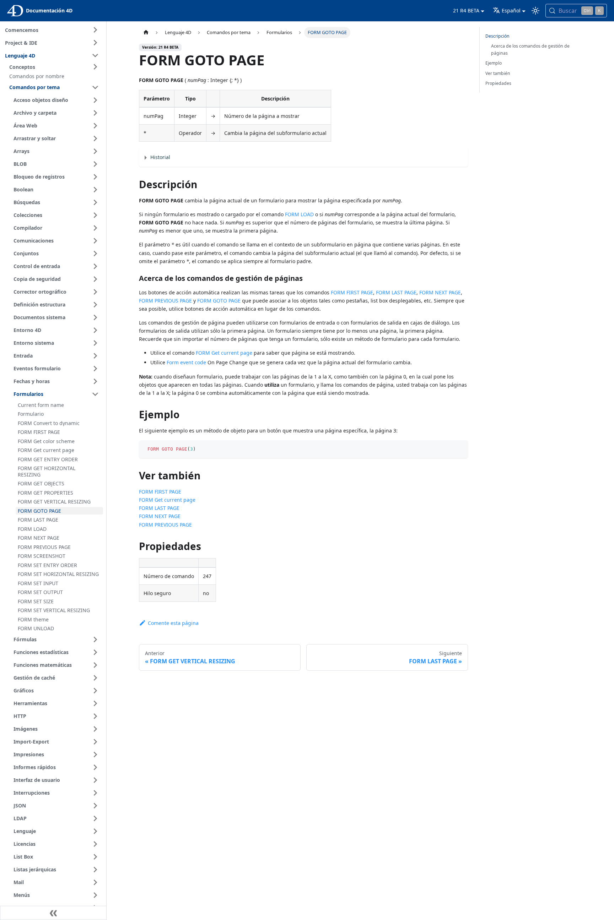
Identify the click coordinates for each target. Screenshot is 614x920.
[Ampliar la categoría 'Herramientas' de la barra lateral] (95, 703)
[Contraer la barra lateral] (53, 913)
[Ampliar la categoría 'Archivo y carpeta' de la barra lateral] (95, 113)
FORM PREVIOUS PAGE (165, 300)
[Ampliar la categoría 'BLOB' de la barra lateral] (95, 164)
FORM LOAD (299, 214)
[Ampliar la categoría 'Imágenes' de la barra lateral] (95, 729)
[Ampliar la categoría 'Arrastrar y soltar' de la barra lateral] (95, 138)
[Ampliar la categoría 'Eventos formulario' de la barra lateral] (95, 368)
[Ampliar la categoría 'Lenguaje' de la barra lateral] (95, 831)
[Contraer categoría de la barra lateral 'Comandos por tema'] (95, 87)
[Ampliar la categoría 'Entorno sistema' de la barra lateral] (95, 343)
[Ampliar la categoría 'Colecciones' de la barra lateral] (95, 215)
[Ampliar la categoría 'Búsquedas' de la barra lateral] (95, 202)
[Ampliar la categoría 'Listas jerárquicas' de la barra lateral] (95, 869)
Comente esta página (173, 623)
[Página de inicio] (145, 32)
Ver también (497, 73)
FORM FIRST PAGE (352, 292)
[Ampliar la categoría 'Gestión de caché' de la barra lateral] (95, 678)
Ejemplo (493, 63)
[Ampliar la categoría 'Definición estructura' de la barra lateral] (95, 304)
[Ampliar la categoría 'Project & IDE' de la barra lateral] (95, 42)
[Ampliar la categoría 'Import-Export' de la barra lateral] (95, 741)
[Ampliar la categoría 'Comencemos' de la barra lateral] (95, 30)
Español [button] (511, 10)
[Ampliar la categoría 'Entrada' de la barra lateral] (95, 355)
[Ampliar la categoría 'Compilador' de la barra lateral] (95, 228)
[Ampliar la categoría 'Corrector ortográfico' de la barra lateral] (95, 292)
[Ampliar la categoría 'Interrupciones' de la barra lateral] (95, 793)
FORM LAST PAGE (396, 292)
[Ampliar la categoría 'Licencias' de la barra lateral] (95, 844)
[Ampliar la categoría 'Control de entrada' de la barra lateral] (95, 266)
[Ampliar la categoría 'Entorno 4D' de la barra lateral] (95, 330)
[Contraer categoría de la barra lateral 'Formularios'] (95, 394)
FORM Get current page (224, 352)
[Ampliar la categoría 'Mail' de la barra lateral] (95, 882)
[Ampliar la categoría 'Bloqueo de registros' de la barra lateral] (95, 177)
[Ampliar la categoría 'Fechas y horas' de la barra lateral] (95, 381)
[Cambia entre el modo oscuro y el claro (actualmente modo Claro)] (535, 10)
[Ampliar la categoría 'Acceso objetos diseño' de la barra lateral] (95, 100)
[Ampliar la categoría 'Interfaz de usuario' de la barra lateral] (95, 780)
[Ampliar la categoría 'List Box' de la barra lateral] (95, 856)
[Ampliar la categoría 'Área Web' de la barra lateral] (95, 125)
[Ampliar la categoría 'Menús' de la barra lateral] (95, 895)
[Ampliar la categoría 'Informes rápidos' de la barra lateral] (95, 767)
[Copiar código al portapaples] (459, 449)
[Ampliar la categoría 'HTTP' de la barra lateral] (95, 716)
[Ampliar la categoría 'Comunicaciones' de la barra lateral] (95, 240)
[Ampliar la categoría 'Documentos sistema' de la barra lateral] (95, 317)
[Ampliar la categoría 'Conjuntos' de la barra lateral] (95, 253)
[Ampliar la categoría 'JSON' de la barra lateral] (95, 805)
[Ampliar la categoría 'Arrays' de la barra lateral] (95, 151)
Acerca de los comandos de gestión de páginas (530, 49)
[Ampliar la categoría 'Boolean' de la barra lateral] (95, 189)
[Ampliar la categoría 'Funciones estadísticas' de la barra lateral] (95, 652)
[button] (55, 66)
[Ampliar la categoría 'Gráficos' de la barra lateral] (95, 690)
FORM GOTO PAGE (219, 300)
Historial (160, 157)
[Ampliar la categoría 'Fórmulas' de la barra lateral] (95, 639)
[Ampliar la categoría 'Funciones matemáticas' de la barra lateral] (95, 665)
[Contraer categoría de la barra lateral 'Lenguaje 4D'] (95, 55)
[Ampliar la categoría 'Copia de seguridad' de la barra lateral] (95, 279)
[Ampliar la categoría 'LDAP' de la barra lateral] (95, 818)
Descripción (497, 36)
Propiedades (498, 83)
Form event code (186, 362)
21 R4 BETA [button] (466, 10)
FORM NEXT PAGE (440, 292)
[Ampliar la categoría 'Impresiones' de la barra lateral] (95, 754)
